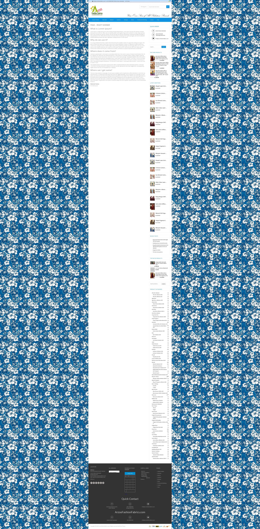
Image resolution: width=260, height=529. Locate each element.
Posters (153, 432)
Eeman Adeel (154, 329)
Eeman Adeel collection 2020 (158, 331)
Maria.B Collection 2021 (157, 364)
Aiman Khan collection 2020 (158, 303)
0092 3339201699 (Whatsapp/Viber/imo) (160, 34)
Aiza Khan (154, 309)
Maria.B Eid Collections (157, 366)
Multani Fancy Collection (158, 400)
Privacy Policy (144, 475)
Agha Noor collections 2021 (157, 300)
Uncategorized (155, 447)
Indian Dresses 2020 (157, 347)
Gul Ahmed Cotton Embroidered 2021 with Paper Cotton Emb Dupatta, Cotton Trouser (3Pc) (161, 100)
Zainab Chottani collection (158, 454)
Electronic (154, 336)
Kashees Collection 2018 (158, 351)
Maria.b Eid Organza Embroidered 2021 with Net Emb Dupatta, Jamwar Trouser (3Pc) (161, 139)
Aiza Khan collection (156, 313)
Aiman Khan (154, 302)
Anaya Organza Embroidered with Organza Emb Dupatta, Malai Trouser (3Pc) (161, 146)
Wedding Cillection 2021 (156, 449)
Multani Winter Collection (158, 402)
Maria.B (111, 19)
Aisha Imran (154, 305)
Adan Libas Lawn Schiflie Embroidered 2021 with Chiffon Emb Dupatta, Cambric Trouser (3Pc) (161, 108)
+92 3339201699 (110, 1)
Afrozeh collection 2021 (157, 296)
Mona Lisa (154, 395)
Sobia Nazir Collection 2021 (158, 445)
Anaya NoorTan (155, 315)
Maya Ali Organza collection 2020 (159, 382)
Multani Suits (154, 398)
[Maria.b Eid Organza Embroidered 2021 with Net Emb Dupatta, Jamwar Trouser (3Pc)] (152, 140)
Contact (152, 19)
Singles (154, 409)
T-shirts (154, 387)
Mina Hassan (154, 389)
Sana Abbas (154, 434)
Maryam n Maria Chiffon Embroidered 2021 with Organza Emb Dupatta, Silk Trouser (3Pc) (161, 115)
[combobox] (114, 472)
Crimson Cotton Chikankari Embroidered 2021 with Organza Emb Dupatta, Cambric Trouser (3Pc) (161, 93)
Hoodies (154, 385)
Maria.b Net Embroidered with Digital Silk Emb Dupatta (160, 240)
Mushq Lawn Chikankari (157, 404)
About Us (143, 471)
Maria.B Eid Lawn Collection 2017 (159, 367)
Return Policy (144, 473)
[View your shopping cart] (169, 1)
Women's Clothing (155, 451)
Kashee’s (119, 19)
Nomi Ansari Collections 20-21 (159, 413)
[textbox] (114, 472)
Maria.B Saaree (156, 373)
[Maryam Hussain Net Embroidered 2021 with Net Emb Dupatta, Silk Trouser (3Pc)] (152, 155)
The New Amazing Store (158, 252)
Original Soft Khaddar (156, 420)
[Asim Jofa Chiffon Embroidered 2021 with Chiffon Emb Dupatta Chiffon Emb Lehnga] (152, 132)
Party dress (154, 429)
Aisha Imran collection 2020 (158, 307)
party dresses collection (158, 431)
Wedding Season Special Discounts (160, 243)
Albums (154, 407)
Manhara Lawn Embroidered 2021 (159, 360)
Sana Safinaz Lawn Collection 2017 (160, 442)
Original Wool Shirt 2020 (158, 427)
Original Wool (154, 425)
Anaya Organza (155, 318)
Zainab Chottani (95, 19)
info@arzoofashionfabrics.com (99, 1)
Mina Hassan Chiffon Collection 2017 (160, 393)
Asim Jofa (104, 19)
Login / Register (164, 1)
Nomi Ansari (154, 411)
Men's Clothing (155, 384)
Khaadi (153, 355)
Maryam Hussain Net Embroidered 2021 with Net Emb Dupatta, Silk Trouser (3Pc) (161, 153)
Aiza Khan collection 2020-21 (158, 311)
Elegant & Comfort (156, 250)
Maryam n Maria (155, 376)
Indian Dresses (155, 343)
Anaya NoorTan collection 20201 (159, 316)
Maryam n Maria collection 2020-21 (160, 378)
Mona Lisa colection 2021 (158, 396)
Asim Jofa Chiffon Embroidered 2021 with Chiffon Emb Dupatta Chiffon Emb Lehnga (161, 129)
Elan (153, 333)
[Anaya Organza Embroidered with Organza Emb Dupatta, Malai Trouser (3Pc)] (152, 147)
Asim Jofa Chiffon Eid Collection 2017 (160, 324)
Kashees (154, 349)
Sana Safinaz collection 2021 (159, 440)
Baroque (126, 19)
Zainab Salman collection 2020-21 (159, 458)
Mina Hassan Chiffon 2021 (158, 391)
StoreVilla (128, 526)
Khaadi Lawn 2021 (156, 356)
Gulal (153, 342)
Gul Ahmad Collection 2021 (158, 340)
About (132, 19)
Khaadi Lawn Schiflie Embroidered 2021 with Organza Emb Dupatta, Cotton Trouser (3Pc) (161, 86)
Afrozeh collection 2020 (157, 294)
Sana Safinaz (154, 438)
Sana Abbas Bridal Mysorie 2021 (159, 436)
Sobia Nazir (154, 443)
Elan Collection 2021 (157, 334)
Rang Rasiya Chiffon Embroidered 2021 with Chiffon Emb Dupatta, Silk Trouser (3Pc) (161, 122)
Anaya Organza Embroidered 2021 (160, 320)
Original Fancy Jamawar (156, 415)
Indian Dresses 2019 (157, 345)
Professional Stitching (142, 19)
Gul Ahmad (154, 338)
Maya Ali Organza (155, 380)
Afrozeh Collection (155, 293)
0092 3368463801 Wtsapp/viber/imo (130, 507)
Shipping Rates (144, 476)
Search (163, 283)
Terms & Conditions (145, 472)
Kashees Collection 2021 (158, 353)
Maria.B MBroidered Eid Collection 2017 (160, 374)
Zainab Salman (155, 456)
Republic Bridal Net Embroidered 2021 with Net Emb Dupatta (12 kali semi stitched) (160, 246)
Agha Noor (154, 298)
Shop (158, 19)
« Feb (126, 494)
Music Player (154, 406)
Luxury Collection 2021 (156, 358)
